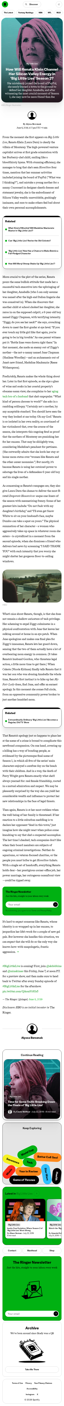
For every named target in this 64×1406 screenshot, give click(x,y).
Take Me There (32, 1369)
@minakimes (15, 971)
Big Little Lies (32, 63)
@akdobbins (54, 966)
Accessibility (32, 1388)
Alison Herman (16, 1233)
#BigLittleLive (11, 966)
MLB (58, 12)
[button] (32, 4)
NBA (41, 12)
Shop (51, 1250)
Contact (12, 1250)
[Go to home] (5, 4)
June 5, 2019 (35, 999)
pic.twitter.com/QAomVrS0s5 (20, 991)
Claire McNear (23, 1111)
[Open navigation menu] (59, 4)
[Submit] (55, 904)
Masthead (32, 1250)
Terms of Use (17, 1383)
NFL (49, 12)
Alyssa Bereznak (33, 124)
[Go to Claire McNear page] (10, 1112)
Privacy (28, 1383)
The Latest (8, 12)
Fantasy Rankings (25, 12)
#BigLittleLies (11, 986)
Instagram (30, 1394)
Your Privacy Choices (43, 1383)
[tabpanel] (32, 246)
